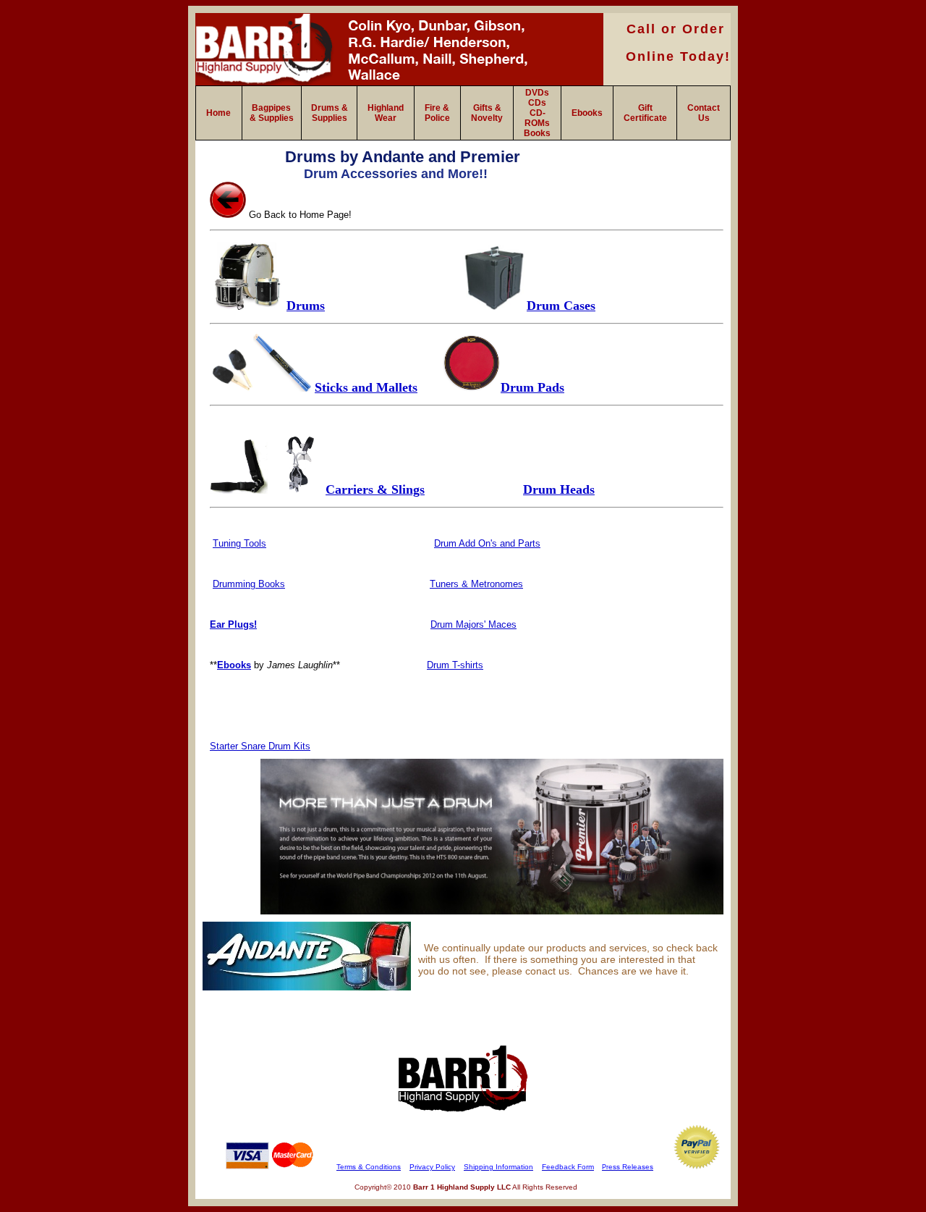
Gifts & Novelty (487, 113)
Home (218, 113)
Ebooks (587, 113)
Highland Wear (386, 113)
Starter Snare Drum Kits (260, 746)
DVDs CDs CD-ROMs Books (537, 113)
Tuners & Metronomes (476, 583)
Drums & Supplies (329, 113)
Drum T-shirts (455, 665)
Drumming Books (249, 583)
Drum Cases (561, 305)
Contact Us (703, 113)
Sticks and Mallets (366, 387)
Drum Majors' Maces (473, 624)
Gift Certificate (645, 113)
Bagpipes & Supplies (272, 113)
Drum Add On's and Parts (487, 543)
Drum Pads (532, 387)
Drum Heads (559, 489)
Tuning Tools (239, 543)
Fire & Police (437, 113)
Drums (305, 305)
